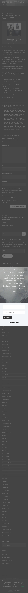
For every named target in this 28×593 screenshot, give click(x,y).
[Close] (25, 269)
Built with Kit (14, 322)
